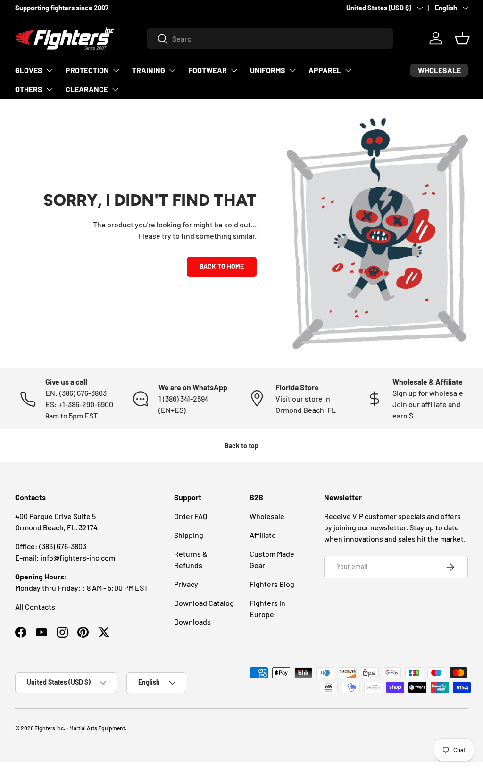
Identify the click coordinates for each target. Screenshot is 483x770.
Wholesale (267, 515)
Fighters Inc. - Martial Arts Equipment (79, 728)
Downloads (192, 621)
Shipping (188, 534)
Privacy (186, 583)
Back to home (222, 266)
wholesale (446, 392)
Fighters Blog (272, 583)
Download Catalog (204, 602)
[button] (462, 38)
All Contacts (35, 606)
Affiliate (263, 534)
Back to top (241, 446)
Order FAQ (190, 515)
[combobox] (270, 38)
